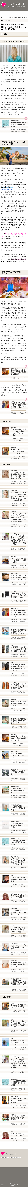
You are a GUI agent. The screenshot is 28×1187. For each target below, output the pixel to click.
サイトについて (5, 1157)
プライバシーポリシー (15, 1157)
